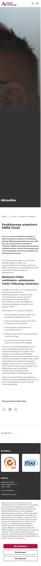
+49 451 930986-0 (7, 490)
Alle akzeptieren (20, 546)
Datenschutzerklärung (16, 538)
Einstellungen (20, 552)
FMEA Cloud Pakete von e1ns (15, 290)
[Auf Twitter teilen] (16, 410)
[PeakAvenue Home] (9, 3)
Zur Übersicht (6, 433)
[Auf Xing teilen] (4, 410)
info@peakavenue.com (9, 494)
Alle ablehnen (20, 558)
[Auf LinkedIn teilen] (10, 410)
